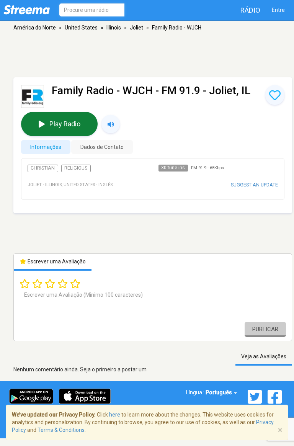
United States (81, 28)
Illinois (113, 28)
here (114, 415)
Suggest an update (254, 185)
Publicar (265, 329)
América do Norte (34, 28)
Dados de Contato (102, 147)
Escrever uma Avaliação (56, 261)
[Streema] (26, 9)
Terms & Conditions (61, 430)
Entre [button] (278, 10)
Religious (75, 168)
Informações (45, 147)
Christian (43, 168)
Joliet (136, 28)
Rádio (250, 10)
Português (219, 392)
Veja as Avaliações (263, 356)
